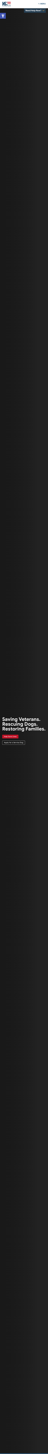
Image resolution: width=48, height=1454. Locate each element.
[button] (3, 16)
